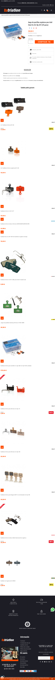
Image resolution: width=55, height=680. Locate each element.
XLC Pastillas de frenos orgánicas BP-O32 (10, 168)
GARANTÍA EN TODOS (13, 614)
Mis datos (22, 659)
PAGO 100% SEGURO (41, 614)
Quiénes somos (24, 645)
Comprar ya (44, 41)
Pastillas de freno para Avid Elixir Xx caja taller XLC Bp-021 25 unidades (16, 365)
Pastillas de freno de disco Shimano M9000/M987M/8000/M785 (15, 224)
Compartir (29, 28)
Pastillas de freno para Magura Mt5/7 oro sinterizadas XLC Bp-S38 (15, 495)
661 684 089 (10, 669)
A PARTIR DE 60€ (13, 603)
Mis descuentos (24, 665)
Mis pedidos (23, 663)
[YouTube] (45, 662)
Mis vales (22, 667)
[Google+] (47, 662)
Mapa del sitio (23, 651)
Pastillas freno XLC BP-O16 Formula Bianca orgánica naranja (14, 236)
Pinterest (36, 28)
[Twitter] (43, 662)
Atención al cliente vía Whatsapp (9, 665)
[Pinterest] (49, 662)
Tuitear (31, 28)
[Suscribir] (52, 658)
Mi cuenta (22, 657)
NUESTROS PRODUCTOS (13, 615)
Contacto (22, 641)
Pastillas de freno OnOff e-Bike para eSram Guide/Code (13, 279)
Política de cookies (25, 647)
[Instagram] (51, 662)
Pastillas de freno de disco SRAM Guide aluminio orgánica (13, 538)
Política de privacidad (25, 649)
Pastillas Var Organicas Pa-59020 (8, 581)
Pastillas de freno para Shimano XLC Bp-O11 (10, 408)
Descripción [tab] (27, 69)
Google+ (34, 28)
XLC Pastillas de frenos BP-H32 (7, 125)
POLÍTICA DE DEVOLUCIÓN (41, 602)
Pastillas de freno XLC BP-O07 (7, 211)
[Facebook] (40, 662)
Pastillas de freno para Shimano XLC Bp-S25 (10, 451)
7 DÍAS (41, 603)
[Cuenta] (44, 10)
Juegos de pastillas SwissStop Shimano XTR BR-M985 (12, 322)
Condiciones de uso (25, 643)
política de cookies (36, 679)
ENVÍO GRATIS (13, 602)
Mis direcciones (24, 661)
